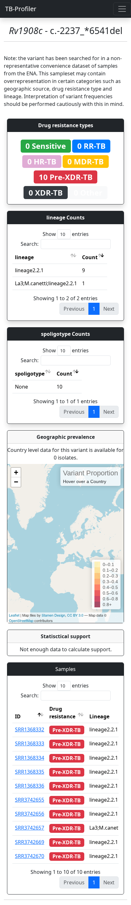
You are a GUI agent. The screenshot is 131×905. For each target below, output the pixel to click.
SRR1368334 (29, 757)
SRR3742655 (29, 799)
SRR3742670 (29, 856)
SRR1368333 (29, 743)
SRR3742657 (29, 827)
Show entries (66, 234)
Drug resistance (62, 712)
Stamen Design (53, 615)
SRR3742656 (29, 813)
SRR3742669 (29, 842)
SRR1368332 (29, 729)
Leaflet (14, 615)
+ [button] (16, 472)
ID (18, 716)
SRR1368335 (29, 771)
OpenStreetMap (21, 620)
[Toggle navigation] (122, 9)
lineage (24, 257)
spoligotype (30, 373)
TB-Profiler (20, 8)
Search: (29, 243)
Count (90, 257)
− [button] (16, 482)
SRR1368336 (29, 785)
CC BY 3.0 (75, 615)
